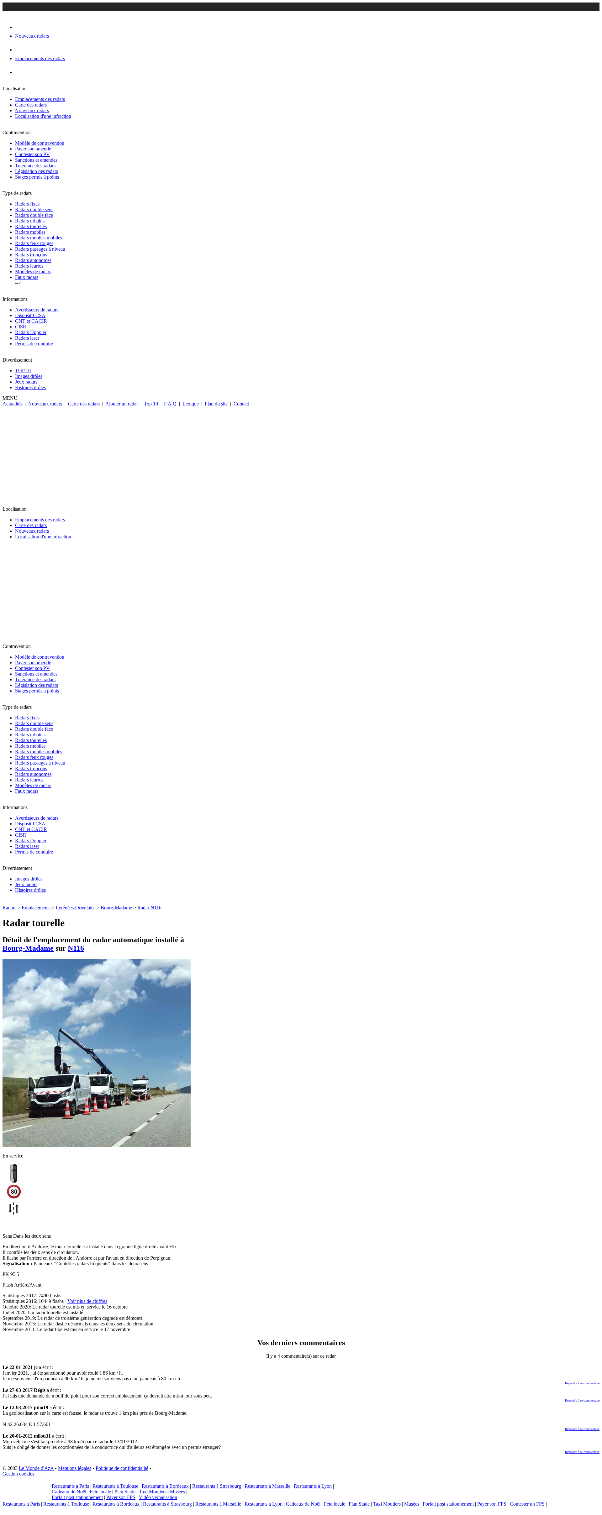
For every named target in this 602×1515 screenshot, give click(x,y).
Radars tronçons (31, 254)
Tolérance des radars (35, 165)
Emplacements (36, 907)
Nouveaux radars (32, 110)
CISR (20, 326)
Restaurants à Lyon (313, 1486)
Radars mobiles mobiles (38, 237)
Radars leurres (29, 266)
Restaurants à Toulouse (115, 1486)
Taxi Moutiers (152, 1491)
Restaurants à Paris (70, 1486)
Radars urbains (30, 220)
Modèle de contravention (39, 143)
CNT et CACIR (31, 321)
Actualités (12, 403)
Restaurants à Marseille (267, 1486)
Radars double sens (34, 209)
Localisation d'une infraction (43, 116)
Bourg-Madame (116, 907)
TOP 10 (23, 370)
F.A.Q (170, 403)
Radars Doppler (30, 332)
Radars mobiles (30, 232)
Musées (177, 1491)
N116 (76, 948)
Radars (9, 907)
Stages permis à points (37, 177)
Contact (241, 403)
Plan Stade (124, 1491)
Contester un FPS (527, 1504)
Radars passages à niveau (40, 249)
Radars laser (27, 338)
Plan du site (216, 403)
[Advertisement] (301, 454)
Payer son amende (33, 148)
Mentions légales (74, 1468)
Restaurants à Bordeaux (165, 1486)
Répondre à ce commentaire (582, 1383)
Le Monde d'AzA (36, 1468)
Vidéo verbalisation (158, 1497)
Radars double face (34, 215)
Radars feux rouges (34, 243)
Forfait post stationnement (77, 1497)
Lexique (190, 403)
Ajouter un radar (121, 403)
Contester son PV (32, 154)
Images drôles (28, 376)
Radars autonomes (33, 260)
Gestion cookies (18, 1473)
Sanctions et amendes (36, 160)
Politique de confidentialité (122, 1468)
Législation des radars (36, 171)
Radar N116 (149, 907)
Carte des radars (31, 104)
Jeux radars (26, 381)
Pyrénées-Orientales (75, 907)
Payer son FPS (120, 1497)
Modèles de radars (33, 271)
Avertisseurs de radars (36, 309)
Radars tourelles (31, 226)
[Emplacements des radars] (20, 49)
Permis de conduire (34, 343)
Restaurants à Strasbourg (216, 1486)
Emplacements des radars (40, 99)
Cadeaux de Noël (69, 1491)
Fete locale (100, 1491)
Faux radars (26, 277)
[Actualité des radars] (30, 72)
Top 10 (151, 403)
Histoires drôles (30, 387)
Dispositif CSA (30, 315)
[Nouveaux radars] (20, 27)
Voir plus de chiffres (87, 1301)
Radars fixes (27, 203)
